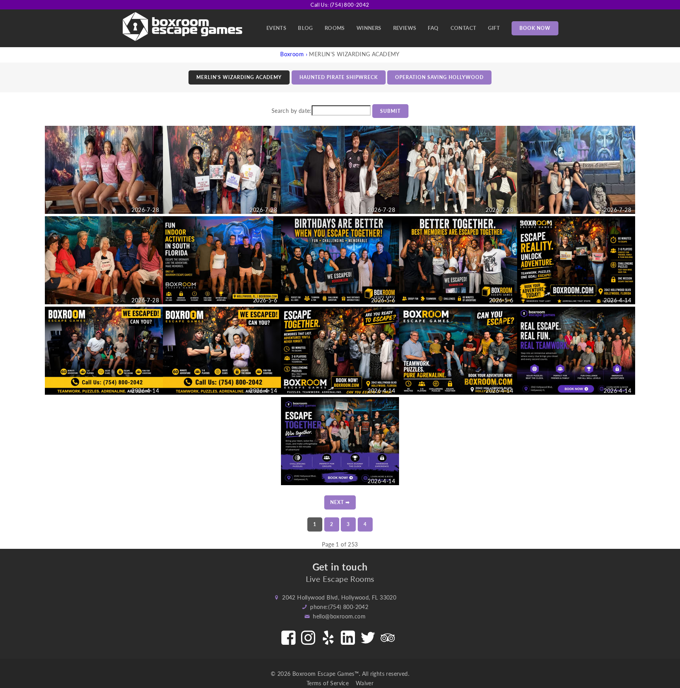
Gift (494, 27)
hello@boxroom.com (339, 616)
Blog (305, 27)
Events (276, 27)
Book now (535, 28)
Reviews (404, 27)
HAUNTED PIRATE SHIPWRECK (338, 77)
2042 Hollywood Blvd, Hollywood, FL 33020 (339, 597)
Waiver (364, 683)
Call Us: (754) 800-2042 (339, 4)
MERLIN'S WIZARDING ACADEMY (239, 77)
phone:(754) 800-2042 (339, 607)
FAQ (433, 27)
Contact (464, 27)
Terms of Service (330, 683)
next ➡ (340, 502)
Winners (369, 27)
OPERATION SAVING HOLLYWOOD (439, 77)
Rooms (335, 27)
